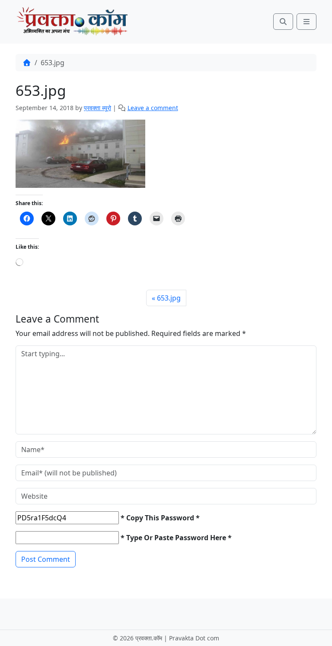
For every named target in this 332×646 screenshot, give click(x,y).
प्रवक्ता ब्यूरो (97, 108)
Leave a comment (153, 108)
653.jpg (169, 298)
